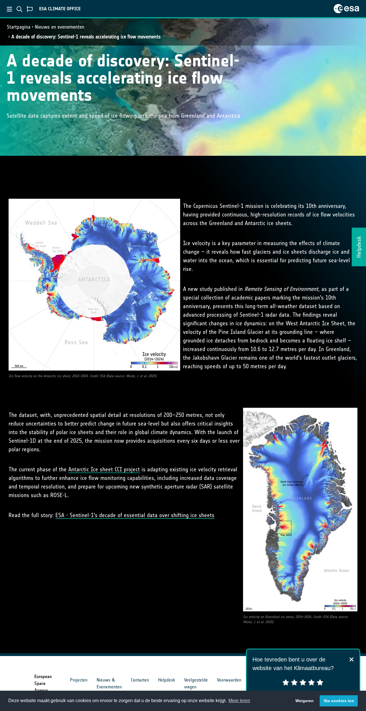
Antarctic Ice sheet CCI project (104, 469)
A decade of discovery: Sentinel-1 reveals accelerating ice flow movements (86, 37)
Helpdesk (166, 680)
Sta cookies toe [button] (339, 700)
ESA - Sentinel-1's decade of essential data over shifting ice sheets (134, 515)
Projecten (78, 680)
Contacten (140, 680)
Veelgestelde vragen (196, 683)
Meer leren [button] (239, 700)
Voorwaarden (229, 680)
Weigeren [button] (304, 700)
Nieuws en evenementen (59, 27)
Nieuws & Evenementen (109, 683)
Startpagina (18, 27)
